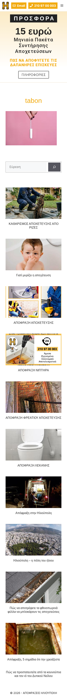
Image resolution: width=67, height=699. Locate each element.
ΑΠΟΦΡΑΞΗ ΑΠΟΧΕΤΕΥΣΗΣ (34, 322)
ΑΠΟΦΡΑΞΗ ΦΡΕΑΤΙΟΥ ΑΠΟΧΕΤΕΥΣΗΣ (33, 417)
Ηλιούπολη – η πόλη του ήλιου (33, 560)
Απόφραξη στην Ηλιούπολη (33, 513)
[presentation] (33, 203)
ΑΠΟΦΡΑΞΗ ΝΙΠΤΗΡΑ (33, 370)
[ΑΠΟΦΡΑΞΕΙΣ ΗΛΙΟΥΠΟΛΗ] (5, 5)
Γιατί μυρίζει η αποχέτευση (33, 275)
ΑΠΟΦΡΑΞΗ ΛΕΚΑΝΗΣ (33, 465)
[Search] (54, 167)
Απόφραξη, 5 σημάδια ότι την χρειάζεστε (33, 659)
